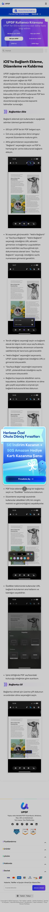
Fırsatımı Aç (24, 479)
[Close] (24, 488)
